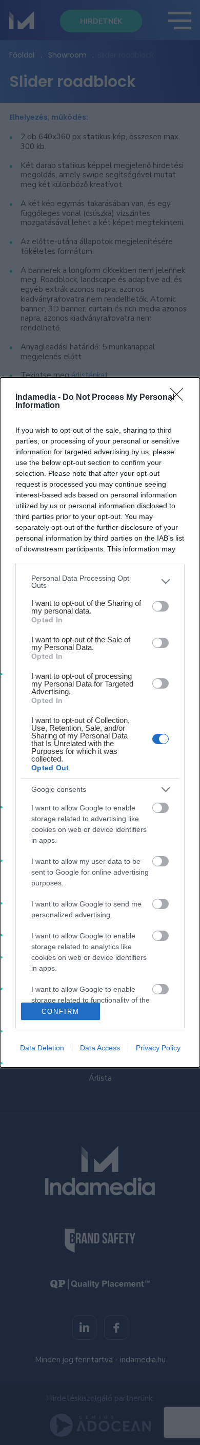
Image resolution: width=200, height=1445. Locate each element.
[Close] (180, 397)
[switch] (160, 606)
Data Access (100, 1048)
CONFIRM (60, 1011)
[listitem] (100, 582)
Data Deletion (42, 1048)
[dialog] (100, 723)
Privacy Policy (158, 1048)
